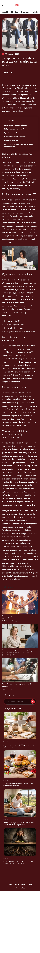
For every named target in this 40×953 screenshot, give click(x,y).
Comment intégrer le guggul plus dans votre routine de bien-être (19, 746)
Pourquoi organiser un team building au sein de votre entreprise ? (19, 617)
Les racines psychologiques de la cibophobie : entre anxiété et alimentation (19, 862)
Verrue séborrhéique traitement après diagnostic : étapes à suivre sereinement (17, 651)
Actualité (4, 689)
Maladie (5, 781)
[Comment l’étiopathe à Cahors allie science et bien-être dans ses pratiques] (20, 803)
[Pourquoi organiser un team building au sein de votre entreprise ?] (20, 602)
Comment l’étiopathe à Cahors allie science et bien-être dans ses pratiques (18, 823)
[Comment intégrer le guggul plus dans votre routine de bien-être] (20, 725)
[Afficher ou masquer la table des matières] (25, 120)
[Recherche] (36, 5)
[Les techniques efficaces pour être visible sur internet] (20, 670)
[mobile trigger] (4, 5)
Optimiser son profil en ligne (13, 133)
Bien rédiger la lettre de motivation (15, 137)
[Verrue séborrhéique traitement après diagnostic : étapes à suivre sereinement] (20, 636)
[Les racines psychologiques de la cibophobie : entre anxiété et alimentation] (20, 842)
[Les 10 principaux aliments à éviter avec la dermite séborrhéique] (20, 764)
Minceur (5, 742)
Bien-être (6, 819)
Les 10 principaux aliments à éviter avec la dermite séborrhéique (18, 784)
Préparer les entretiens (11, 141)
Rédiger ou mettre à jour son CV (14, 129)
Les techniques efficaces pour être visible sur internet (18, 685)
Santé (3, 655)
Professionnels (8, 73)
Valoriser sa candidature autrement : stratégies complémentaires (18, 145)
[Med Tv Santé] (15, 5)
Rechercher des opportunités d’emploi (15, 125)
